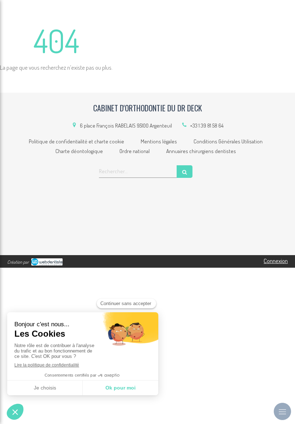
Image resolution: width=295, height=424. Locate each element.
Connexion (276, 260)
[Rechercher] (184, 171)
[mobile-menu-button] (282, 411)
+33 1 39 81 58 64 (206, 125)
